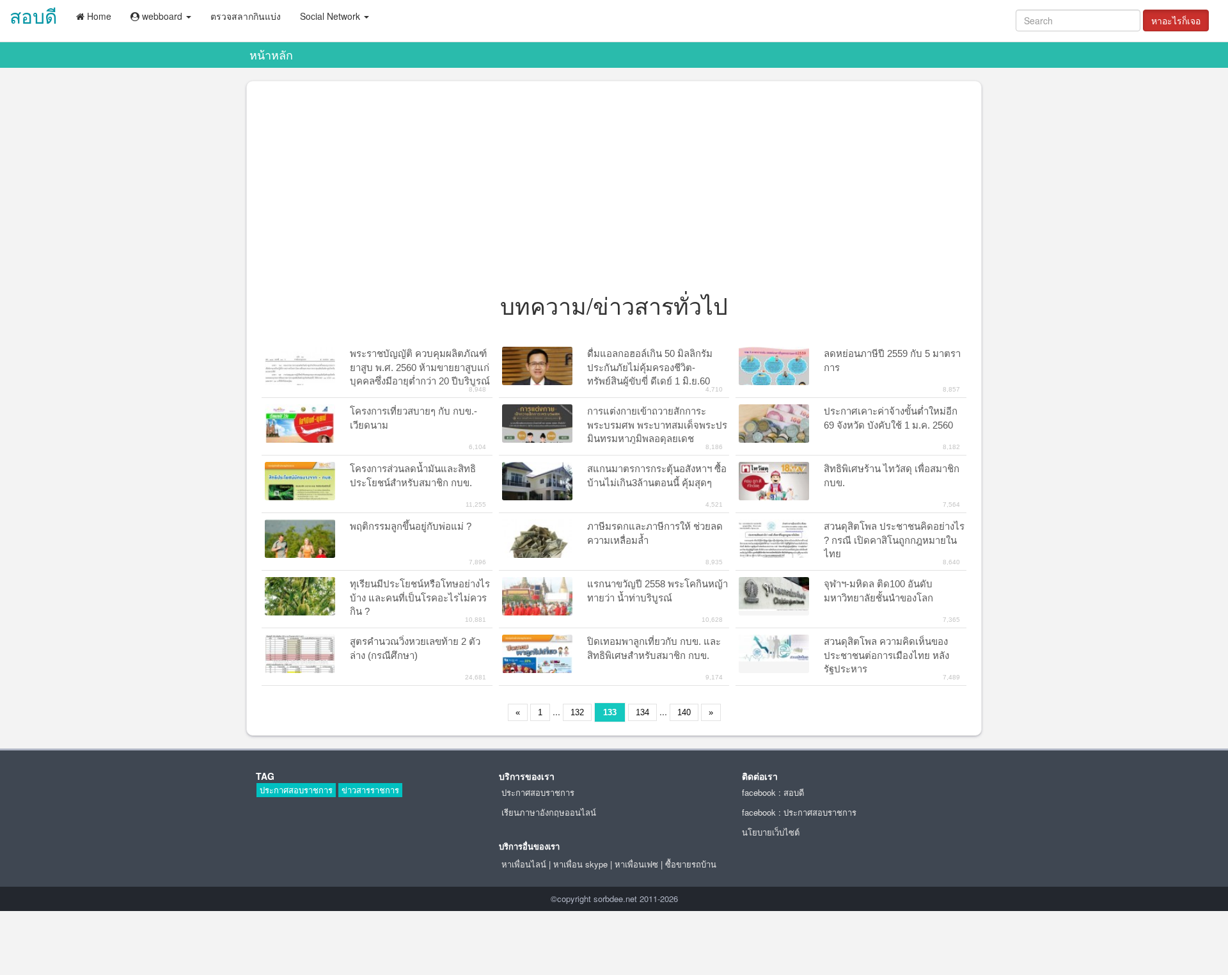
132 (577, 712)
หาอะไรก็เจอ (1175, 20)
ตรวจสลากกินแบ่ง (245, 16)
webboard (162, 16)
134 (642, 712)
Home (97, 16)
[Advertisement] (614, 190)
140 (684, 712)
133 (610, 712)
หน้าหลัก (271, 54)
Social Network (331, 16)
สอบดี (33, 15)
